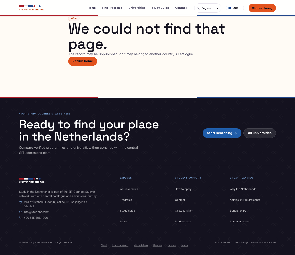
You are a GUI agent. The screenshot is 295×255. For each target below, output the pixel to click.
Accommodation (240, 221)
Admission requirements (245, 199)
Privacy (172, 245)
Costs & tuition (184, 210)
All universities (260, 133)
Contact (181, 7)
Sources (157, 245)
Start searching (219, 133)
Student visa (183, 221)
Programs (126, 199)
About (104, 245)
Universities (136, 7)
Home (92, 7)
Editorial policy (120, 245)
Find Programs (112, 7)
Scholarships (238, 210)
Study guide (127, 210)
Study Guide (160, 7)
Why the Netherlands (243, 189)
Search (124, 221)
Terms (184, 245)
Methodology (141, 245)
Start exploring (262, 8)
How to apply (183, 189)
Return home (82, 61)
